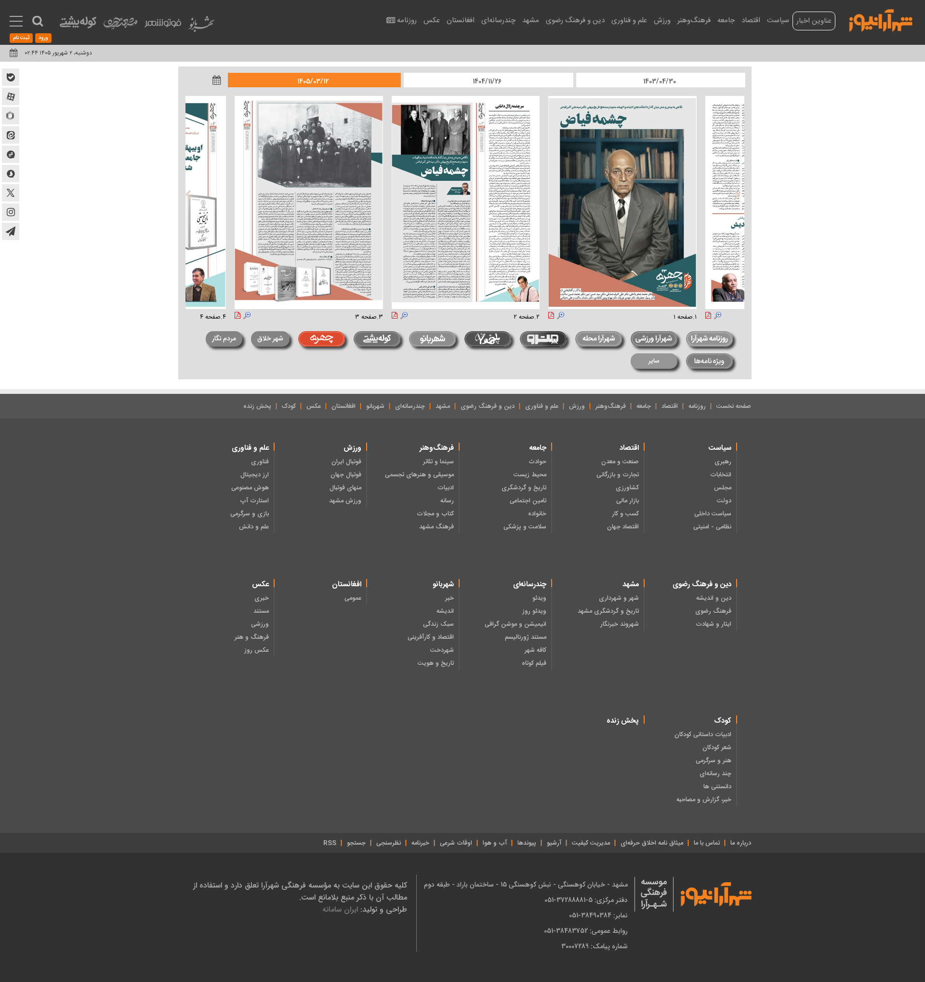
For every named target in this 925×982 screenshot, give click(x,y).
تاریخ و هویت (436, 663)
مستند (261, 611)
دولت (724, 501)
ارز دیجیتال (254, 475)
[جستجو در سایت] (38, 21)
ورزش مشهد (345, 501)
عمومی (352, 598)
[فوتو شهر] (163, 25)
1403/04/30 (659, 81)
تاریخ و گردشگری (524, 488)
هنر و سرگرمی (713, 760)
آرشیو (554, 843)
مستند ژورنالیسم (525, 637)
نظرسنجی (388, 843)
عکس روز (256, 650)
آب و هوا (495, 843)
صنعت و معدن (620, 462)
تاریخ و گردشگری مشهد (608, 611)
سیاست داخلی (712, 514)
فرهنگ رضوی (713, 611)
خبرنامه (420, 843)
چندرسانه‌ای (498, 20)
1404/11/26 (487, 81)
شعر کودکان (716, 747)
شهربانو (375, 406)
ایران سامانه (340, 909)
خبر (449, 598)
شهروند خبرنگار (619, 624)
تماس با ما (707, 843)
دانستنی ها (717, 786)
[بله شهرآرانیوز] (10, 77)
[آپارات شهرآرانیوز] (10, 96)
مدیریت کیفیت (591, 843)
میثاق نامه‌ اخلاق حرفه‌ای (652, 843)
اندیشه (445, 611)
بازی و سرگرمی (249, 514)
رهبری (722, 462)
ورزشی (260, 624)
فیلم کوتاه (534, 663)
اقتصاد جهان (623, 527)
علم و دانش (254, 527)
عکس (431, 20)
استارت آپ (254, 501)
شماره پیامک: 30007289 (594, 946)
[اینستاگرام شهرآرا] (10, 212)
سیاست (778, 20)
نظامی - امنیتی (712, 527)
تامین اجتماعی (528, 501)
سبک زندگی (438, 624)
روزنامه (407, 20)
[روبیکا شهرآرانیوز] (10, 115)
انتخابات (720, 475)
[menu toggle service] (16, 22)
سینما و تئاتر (438, 462)
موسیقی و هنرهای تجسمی (419, 475)
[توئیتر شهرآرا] (10, 193)
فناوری (260, 462)
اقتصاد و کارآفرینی (431, 637)
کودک (289, 406)
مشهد (530, 20)
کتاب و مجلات (435, 514)
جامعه (726, 20)
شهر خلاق (270, 339)
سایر (654, 361)
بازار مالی (627, 501)
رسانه (447, 501)
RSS (329, 843)
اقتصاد (750, 20)
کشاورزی (627, 488)
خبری (261, 598)
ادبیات (445, 488)
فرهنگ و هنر (252, 637)
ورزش (662, 20)
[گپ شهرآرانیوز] (10, 154)
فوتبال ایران (346, 462)
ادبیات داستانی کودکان (702, 734)
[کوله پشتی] (78, 24)
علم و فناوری (629, 20)
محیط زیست (530, 475)
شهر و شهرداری (619, 598)
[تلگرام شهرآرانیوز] (10, 231)
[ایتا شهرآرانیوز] (10, 135)
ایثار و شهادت (713, 624)
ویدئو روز (534, 611)
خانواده (537, 514)
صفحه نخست (733, 406)
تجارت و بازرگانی (617, 475)
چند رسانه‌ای (715, 773)
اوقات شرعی (456, 843)
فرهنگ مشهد (436, 527)
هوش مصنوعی (250, 488)
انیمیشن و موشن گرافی (515, 624)
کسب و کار (625, 514)
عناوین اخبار (814, 21)
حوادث (537, 462)
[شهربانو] (201, 26)
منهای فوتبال (345, 488)
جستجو (356, 843)
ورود (43, 38)
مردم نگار (224, 339)
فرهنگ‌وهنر (694, 20)
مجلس (722, 488)
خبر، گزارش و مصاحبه (703, 799)
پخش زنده (257, 406)
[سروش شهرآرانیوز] (10, 173)
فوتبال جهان (345, 475)
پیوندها (526, 843)
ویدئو (539, 598)
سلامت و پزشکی (524, 527)
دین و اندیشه (713, 598)
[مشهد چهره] (120, 27)
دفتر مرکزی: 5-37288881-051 (586, 900)
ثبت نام (21, 38)
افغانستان (461, 20)
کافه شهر (535, 650)
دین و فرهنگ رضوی (575, 20)
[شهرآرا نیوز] (881, 19)
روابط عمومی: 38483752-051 (586, 931)
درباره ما (740, 843)
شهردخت (442, 650)
